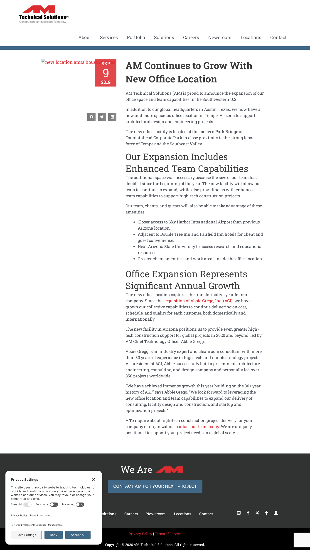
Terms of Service (168, 533)
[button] (91, 117)
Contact (206, 513)
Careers (131, 513)
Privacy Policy (140, 533)
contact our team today (197, 426)
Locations (182, 513)
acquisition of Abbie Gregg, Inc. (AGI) (198, 300)
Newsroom (156, 513)
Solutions (108, 513)
